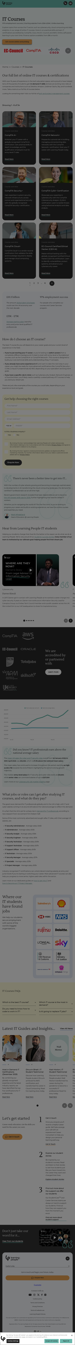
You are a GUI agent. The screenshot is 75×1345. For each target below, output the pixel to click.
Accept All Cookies (52, 1341)
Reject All (66, 1341)
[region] (37, 1338)
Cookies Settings (13, 1341)
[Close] (72, 1335)
